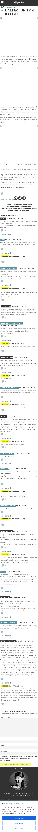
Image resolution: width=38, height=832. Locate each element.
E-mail (3, 745)
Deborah (5, 469)
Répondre (4, 234)
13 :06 (30, 506)
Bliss (3, 572)
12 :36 (24, 306)
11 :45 (28, 454)
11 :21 (33, 388)
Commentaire (6, 717)
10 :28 (20, 218)
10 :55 (14, 325)
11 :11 (27, 357)
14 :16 (23, 256)
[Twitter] (20, 198)
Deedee (19, 2)
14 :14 (23, 554)
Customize (19, 823)
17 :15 (20, 572)
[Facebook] (16, 198)
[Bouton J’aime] (1, 193)
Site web (3, 751)
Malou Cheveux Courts (12, 323)
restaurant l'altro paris (16, 208)
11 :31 (21, 416)
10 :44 (31, 268)
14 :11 (27, 531)
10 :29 (19, 240)
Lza (2, 240)
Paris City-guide (10, 7)
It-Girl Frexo (7, 454)
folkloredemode (9, 622)
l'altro (16, 206)
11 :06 (31, 622)
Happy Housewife (9, 268)
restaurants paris (21, 210)
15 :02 (30, 641)
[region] (19, 816)
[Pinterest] (24, 198)
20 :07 (24, 597)
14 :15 (23, 441)
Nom (2, 739)
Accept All (19, 818)
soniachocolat (8, 506)
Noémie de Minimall (10, 388)
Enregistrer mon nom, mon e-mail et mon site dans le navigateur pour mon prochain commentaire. (18, 758)
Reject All (19, 828)
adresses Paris (16, 204)
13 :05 (23, 469)
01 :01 (23, 686)
